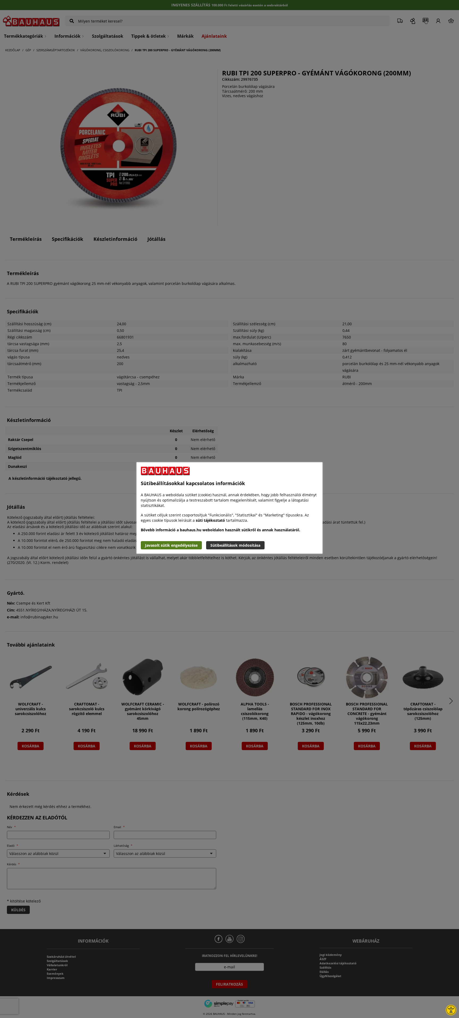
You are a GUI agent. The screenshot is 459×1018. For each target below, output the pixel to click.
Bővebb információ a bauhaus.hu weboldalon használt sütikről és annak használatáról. (220, 529)
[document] (229, 508)
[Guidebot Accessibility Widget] (451, 1010)
